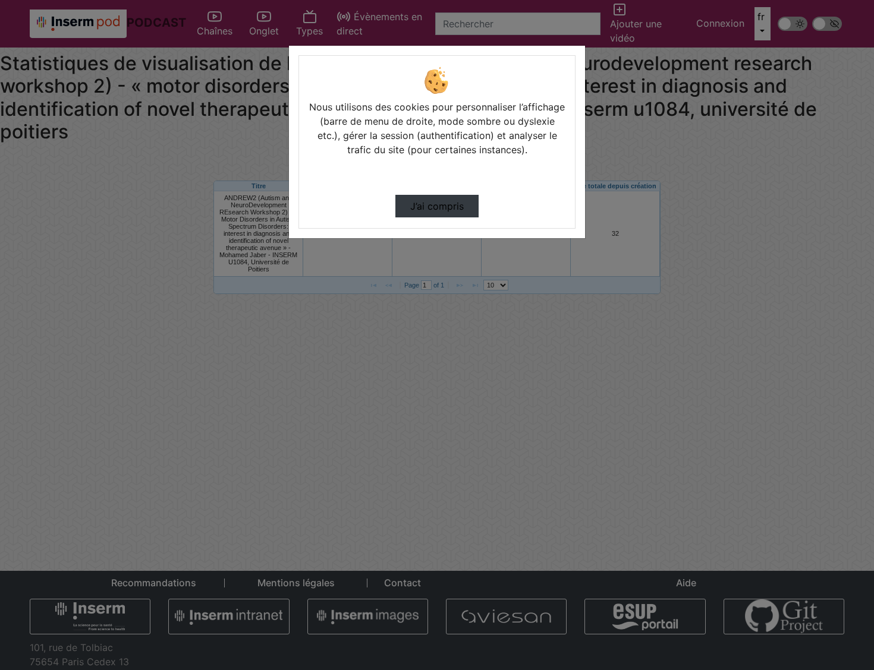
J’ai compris (437, 206)
